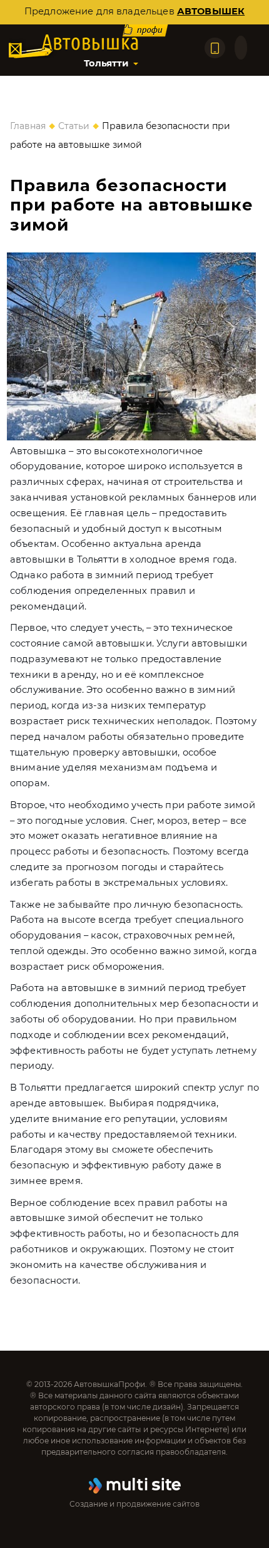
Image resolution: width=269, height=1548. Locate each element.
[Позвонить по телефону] (215, 48)
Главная (28, 126)
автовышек (211, 11)
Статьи (73, 126)
